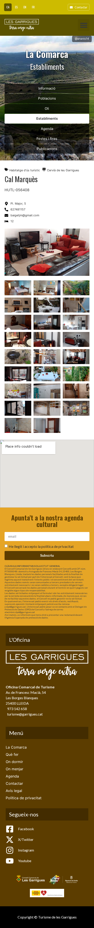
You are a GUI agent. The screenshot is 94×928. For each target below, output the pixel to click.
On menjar (14, 769)
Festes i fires (47, 138)
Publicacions (47, 149)
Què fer (12, 754)
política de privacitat (57, 546)
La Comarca (16, 747)
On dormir (14, 761)
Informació (46, 88)
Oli (47, 108)
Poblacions (47, 98)
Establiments (47, 118)
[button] (83, 25)
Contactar (14, 783)
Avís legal (14, 790)
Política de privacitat (24, 798)
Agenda (47, 128)
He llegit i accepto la (41, 546)
